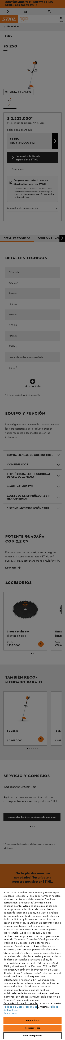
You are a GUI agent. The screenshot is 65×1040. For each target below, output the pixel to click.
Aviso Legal (10, 1014)
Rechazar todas (32, 1028)
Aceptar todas (32, 1020)
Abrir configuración (32, 1035)
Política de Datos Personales (20, 1007)
